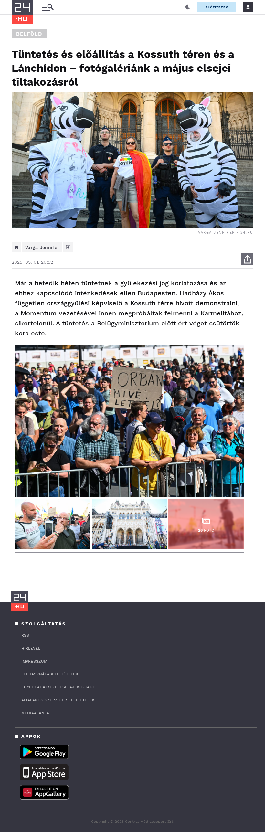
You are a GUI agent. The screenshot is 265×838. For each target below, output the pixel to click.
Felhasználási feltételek (49, 674)
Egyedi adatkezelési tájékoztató (57, 687)
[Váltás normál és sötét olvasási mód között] (188, 7)
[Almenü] (48, 7)
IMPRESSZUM (34, 661)
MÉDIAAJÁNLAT (36, 713)
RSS (25, 635)
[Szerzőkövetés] (68, 247)
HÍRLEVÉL (30, 648)
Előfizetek (217, 7)
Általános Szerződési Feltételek (58, 700)
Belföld (29, 34)
